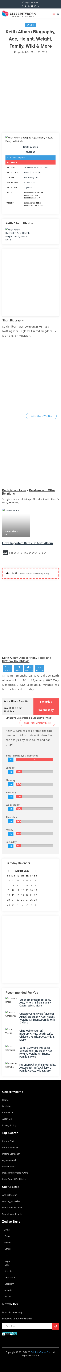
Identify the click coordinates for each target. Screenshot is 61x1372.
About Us (7, 1118)
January (30, 167)
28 (25, 167)
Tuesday (11, 792)
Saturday (43, 167)
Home (5, 1099)
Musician (30, 152)
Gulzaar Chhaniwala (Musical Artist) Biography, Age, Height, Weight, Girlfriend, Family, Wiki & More (37, 1018)
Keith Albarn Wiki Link (41, 416)
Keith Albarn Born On (16, 701)
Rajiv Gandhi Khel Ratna (14, 1179)
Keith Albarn (30, 147)
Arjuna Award (9, 1159)
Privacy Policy (9, 1125)
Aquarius (28, 187)
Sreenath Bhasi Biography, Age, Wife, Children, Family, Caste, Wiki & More (35, 1002)
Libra (6, 1264)
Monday (10, 780)
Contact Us (7, 1112)
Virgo (7, 1261)
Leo (6, 1254)
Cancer (7, 1248)
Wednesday (12, 805)
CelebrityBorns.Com (41, 1352)
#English (30, 25)
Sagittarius (9, 1277)
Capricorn (9, 1283)
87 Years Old (29, 182)
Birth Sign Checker (11, 1201)
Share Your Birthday (12, 1207)
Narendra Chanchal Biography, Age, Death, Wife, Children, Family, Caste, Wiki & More (37, 1067)
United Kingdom (31, 177)
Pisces (7, 1296)
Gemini (7, 1242)
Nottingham (29, 172)
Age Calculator (9, 1194)
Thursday (11, 817)
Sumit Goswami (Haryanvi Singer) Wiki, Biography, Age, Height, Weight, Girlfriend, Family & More (36, 1052)
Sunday (10, 767)
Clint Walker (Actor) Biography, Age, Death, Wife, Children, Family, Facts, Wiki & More (36, 1035)
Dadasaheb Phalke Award (15, 1172)
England (39, 172)
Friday (9, 829)
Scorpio (8, 1271)
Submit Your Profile (12, 1213)
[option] (16, 523)
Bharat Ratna (9, 1166)
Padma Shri (8, 1141)
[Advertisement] (30, 94)
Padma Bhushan (10, 1147)
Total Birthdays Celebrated (22, 755)
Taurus (8, 1236)
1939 (36, 167)
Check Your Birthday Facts (37, 722)
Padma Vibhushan (11, 1153)
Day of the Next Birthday (13, 709)
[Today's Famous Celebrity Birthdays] (19, 13)
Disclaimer (7, 1106)
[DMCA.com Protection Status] (9, 1333)
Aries (7, 1229)
